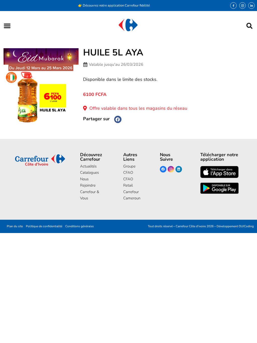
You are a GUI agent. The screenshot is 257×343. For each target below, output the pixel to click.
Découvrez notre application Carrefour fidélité (116, 5)
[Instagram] (242, 5)
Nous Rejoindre (88, 182)
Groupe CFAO (129, 169)
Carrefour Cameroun (131, 195)
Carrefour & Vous (89, 195)
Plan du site (15, 226)
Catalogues (89, 172)
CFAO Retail (128, 182)
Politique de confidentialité (44, 226)
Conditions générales (79, 226)
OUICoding (246, 226)
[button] (7, 25)
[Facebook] (163, 169)
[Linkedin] (178, 169)
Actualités (88, 166)
